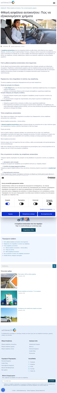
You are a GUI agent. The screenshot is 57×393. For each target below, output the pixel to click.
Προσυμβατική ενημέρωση (7, 365)
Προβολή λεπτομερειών (46, 209)
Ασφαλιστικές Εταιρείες (34, 344)
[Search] (54, 266)
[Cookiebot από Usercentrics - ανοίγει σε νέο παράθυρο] (48, 178)
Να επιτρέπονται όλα (46, 214)
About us (31, 346)
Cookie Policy (32, 351)
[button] (54, 3)
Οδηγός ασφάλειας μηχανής (7, 346)
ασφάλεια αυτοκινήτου (8, 50)
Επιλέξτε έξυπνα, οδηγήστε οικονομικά (13, 255)
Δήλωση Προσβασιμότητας (7, 367)
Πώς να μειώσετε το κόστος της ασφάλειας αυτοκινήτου (17, 253)
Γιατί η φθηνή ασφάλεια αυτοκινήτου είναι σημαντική (16, 241)
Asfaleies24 (3, 8)
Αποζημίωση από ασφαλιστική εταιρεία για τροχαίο (30, 308)
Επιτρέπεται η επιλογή (28, 214)
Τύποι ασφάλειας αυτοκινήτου (11, 245)
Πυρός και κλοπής (10, 249)
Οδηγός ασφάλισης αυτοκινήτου (8, 344)
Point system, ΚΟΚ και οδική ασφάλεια (27, 274)
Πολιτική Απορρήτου (34, 348)
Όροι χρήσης (4, 369)
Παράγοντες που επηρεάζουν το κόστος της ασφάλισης (17, 243)
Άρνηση (10, 214)
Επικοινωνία (32, 353)
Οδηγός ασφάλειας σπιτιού (7, 348)
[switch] (21, 204)
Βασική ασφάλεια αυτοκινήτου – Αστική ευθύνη (16, 247)
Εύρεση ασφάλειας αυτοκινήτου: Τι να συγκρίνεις (29, 291)
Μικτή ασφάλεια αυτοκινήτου (12, 251)
